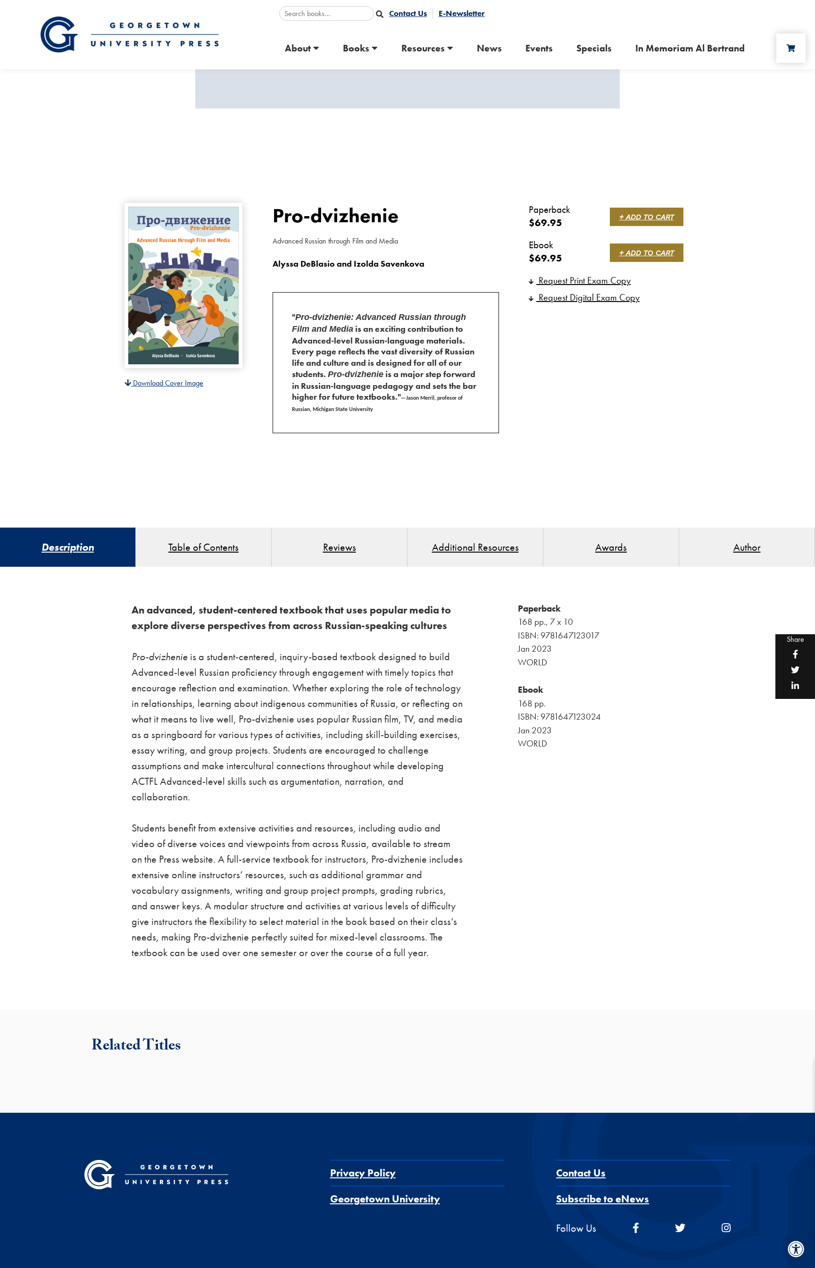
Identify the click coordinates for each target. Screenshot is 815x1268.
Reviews (339, 547)
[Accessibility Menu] (796, 1249)
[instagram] (726, 1228)
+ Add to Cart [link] (646, 216)
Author (747, 547)
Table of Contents (203, 547)
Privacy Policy (363, 1173)
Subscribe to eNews (602, 1199)
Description (68, 547)
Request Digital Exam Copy (588, 297)
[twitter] (680, 1228)
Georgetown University (385, 1199)
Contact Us (581, 1173)
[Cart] (791, 48)
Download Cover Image (167, 383)
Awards (611, 547)
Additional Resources (475, 547)
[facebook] (635, 1228)
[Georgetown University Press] (130, 34)
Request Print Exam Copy (583, 280)
